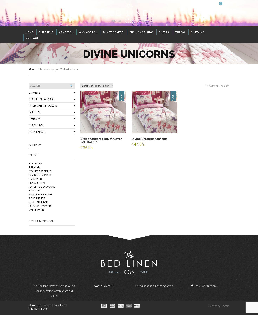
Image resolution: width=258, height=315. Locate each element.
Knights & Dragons (42, 186)
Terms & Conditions (54, 305)
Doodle (225, 305)
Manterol (37, 131)
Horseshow (37, 182)
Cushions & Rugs (42, 99)
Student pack (38, 202)
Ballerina (35, 163)
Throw (34, 118)
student (35, 190)
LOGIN (201, 5)
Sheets (34, 112)
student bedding (40, 194)
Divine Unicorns (40, 175)
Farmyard (35, 178)
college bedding (40, 171)
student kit (37, 198)
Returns (43, 308)
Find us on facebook (205, 285)
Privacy (33, 308)
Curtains (36, 125)
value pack (36, 209)
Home (32, 69)
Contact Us (35, 305)
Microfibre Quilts (43, 105)
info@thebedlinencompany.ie (155, 285)
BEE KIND (34, 167)
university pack (40, 205)
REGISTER (210, 5)
